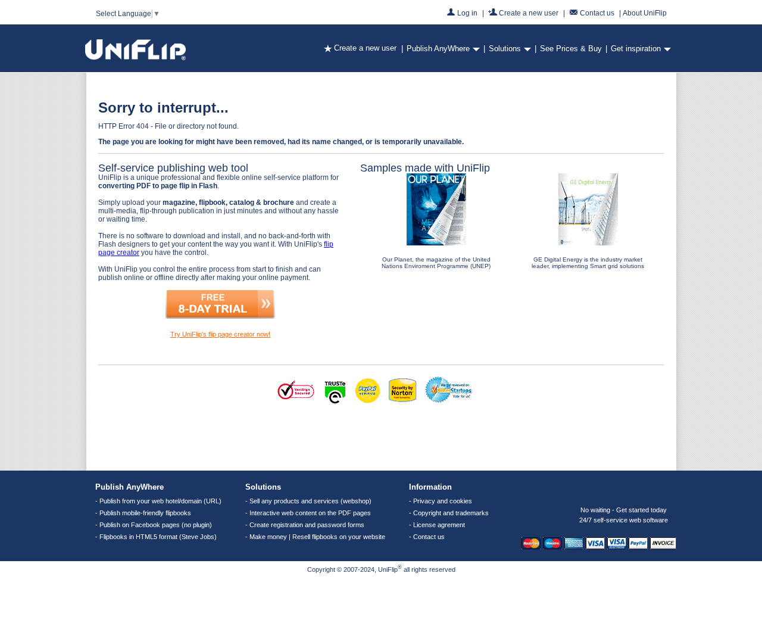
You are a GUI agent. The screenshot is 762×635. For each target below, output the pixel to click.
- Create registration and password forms (304, 524)
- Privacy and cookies (440, 501)
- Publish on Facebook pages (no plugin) (153, 524)
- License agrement (437, 524)
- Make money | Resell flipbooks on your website (315, 536)
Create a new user (528, 12)
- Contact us (427, 536)
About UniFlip (645, 13)
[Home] (135, 57)
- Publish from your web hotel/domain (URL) (158, 501)
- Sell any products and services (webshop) (308, 501)
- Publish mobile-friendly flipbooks (143, 512)
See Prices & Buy (571, 48)
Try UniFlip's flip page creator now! (220, 334)
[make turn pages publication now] (220, 316)
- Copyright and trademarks (449, 512)
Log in (467, 12)
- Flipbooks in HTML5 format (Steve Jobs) (156, 536)
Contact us (597, 12)
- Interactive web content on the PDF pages (308, 512)
